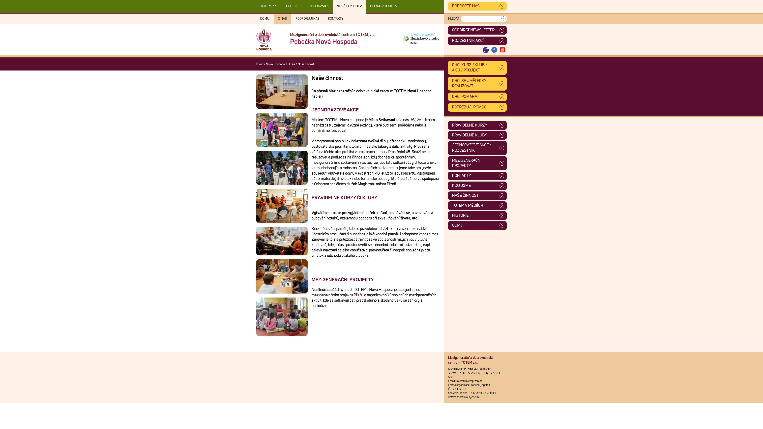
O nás (282, 18)
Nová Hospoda (349, 6)
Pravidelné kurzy (469, 125)
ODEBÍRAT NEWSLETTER (473, 30)
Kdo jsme (461, 186)
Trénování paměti (333, 229)
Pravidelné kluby (469, 135)
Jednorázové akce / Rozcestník (471, 148)
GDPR (457, 225)
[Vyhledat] (503, 19)
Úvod (259, 64)
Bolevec (293, 6)
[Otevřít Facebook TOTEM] (494, 50)
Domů (264, 18)
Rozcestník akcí (468, 41)
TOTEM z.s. (269, 6)
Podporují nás (307, 18)
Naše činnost (465, 196)
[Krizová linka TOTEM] (486, 50)
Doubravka (319, 6)
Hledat (453, 18)
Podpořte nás (466, 6)
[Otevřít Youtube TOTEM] (502, 50)
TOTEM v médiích (467, 206)
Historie (460, 215)
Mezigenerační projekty (343, 279)
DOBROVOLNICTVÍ (384, 6)
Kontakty (335, 18)
